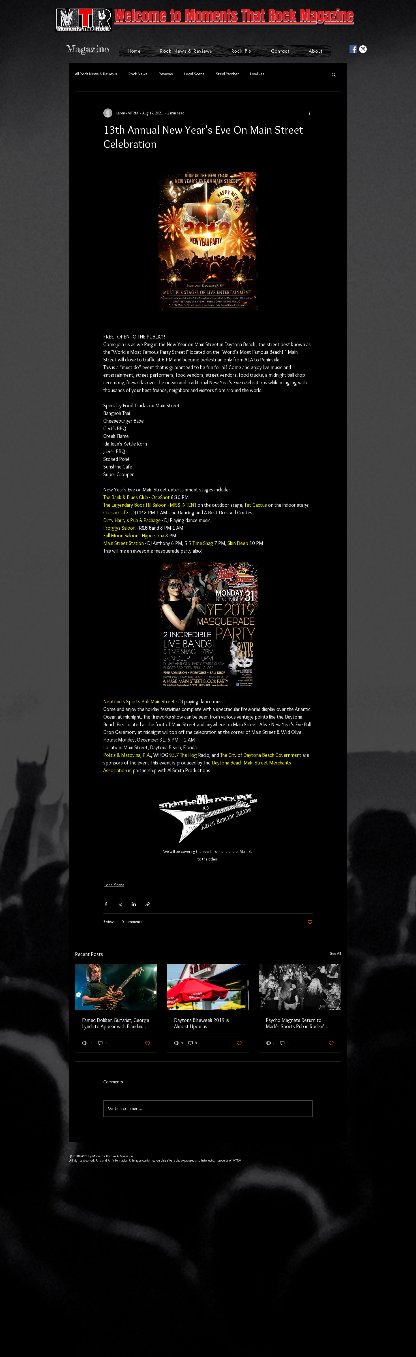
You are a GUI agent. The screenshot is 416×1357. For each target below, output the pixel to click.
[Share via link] (147, 904)
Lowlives (257, 73)
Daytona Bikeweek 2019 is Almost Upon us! (201, 1023)
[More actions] (309, 113)
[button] (333, 74)
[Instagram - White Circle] (363, 49)
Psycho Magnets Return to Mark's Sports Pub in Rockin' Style (295, 1023)
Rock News (137, 73)
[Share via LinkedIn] (133, 904)
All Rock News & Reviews (96, 73)
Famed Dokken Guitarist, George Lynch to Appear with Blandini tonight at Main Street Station (115, 1023)
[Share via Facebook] (106, 904)
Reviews (166, 73)
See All (335, 953)
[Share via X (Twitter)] (120, 904)
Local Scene (194, 73)
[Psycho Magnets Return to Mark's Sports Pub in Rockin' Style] (300, 987)
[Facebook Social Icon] (353, 49)
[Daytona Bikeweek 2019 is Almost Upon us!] (208, 987)
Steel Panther (227, 73)
